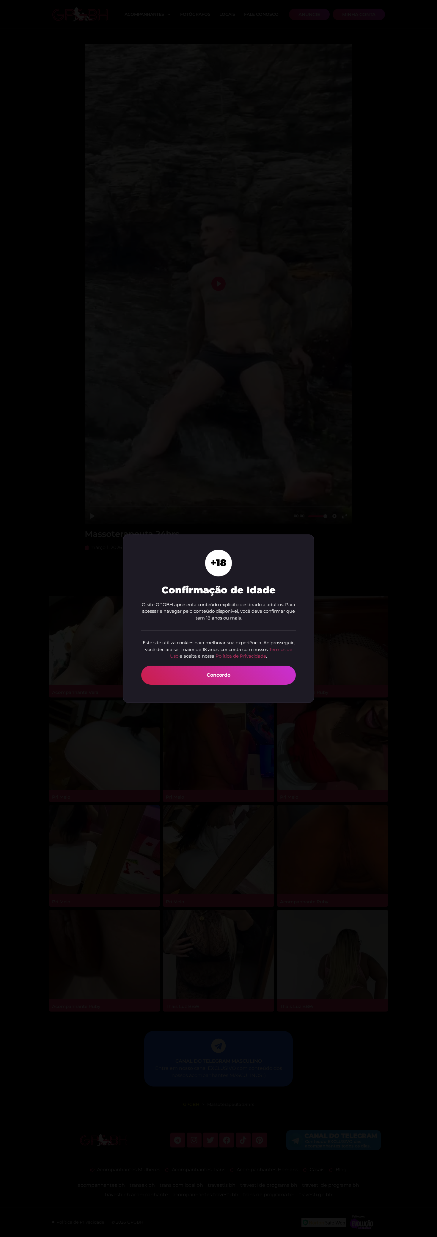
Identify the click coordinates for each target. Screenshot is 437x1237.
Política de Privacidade (241, 656)
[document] (218, 618)
